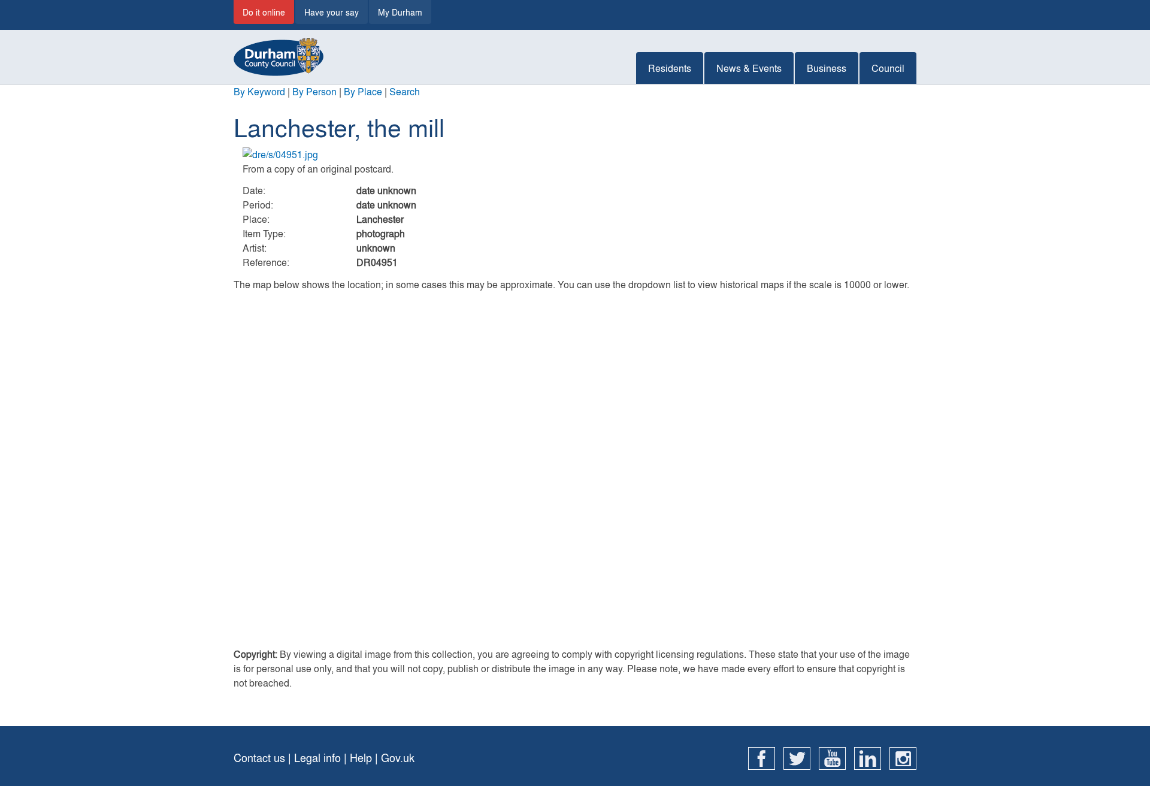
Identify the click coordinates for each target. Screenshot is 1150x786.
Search (404, 91)
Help (361, 757)
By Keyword (259, 91)
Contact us (259, 757)
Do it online (264, 12)
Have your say (331, 12)
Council (887, 68)
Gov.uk (397, 757)
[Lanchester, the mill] (575, 154)
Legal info (317, 757)
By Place (363, 91)
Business (826, 68)
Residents (669, 68)
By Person (314, 91)
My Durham (400, 12)
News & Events (749, 68)
